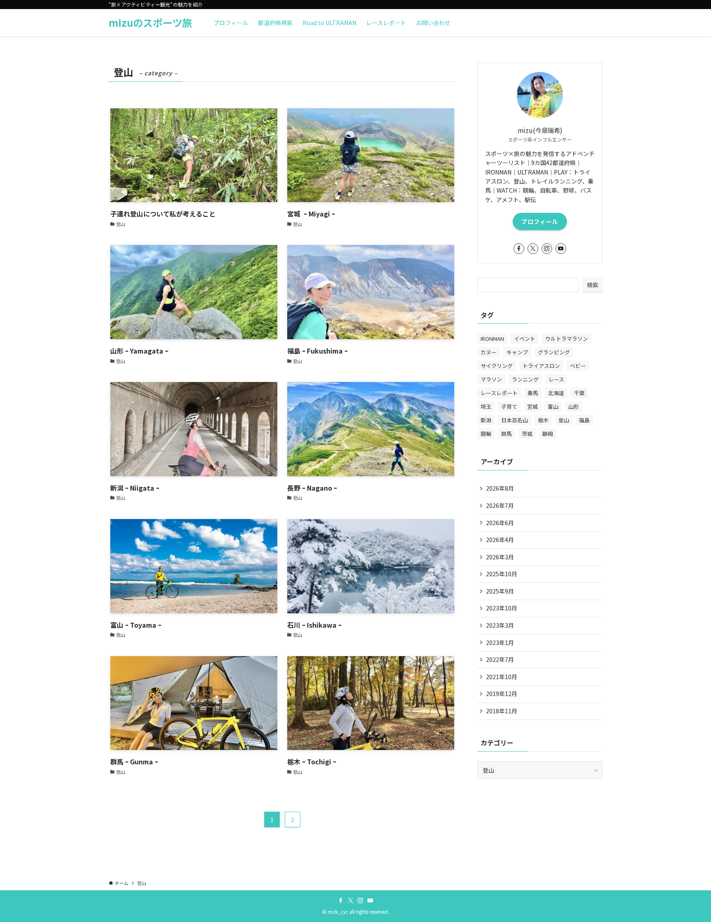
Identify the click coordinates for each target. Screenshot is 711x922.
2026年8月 (500, 488)
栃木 (543, 420)
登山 (563, 420)
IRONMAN (492, 338)
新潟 (486, 420)
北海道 (556, 393)
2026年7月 (500, 505)
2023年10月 (501, 608)
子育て (509, 406)
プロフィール (539, 221)
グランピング (554, 352)
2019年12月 (501, 693)
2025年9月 (500, 591)
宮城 (532, 406)
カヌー (489, 352)
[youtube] (560, 248)
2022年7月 (500, 659)
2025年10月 (501, 574)
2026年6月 (500, 523)
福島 (584, 420)
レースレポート (499, 393)
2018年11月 (501, 711)
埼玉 (486, 406)
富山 (553, 406)
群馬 (506, 434)
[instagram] (546, 248)
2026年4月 (500, 540)
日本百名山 (514, 420)
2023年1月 (500, 642)
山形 (573, 406)
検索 (592, 285)
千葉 (579, 393)
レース (556, 379)
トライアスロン (541, 366)
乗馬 (532, 393)
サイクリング (497, 366)
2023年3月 (500, 625)
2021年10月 (501, 677)
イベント (524, 338)
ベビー (578, 366)
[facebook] (519, 248)
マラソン (491, 379)
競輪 (486, 434)
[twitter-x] (532, 248)
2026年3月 (500, 557)
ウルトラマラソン (566, 338)
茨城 (527, 434)
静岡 (547, 434)
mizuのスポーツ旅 (150, 23)
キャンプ (517, 352)
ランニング (525, 379)
